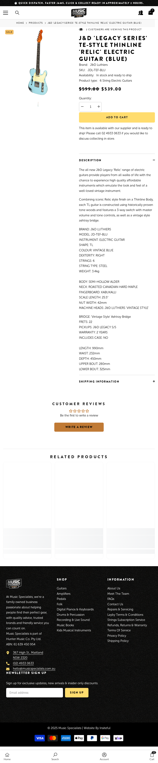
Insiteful (105, 728)
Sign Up (77, 692)
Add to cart (117, 117)
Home (20, 23)
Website (89, 728)
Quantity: (85, 98)
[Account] (140, 12)
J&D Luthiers (99, 64)
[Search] (17, 12)
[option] (79, 3)
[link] (27, 541)
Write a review (79, 427)
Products (36, 23)
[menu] (5, 12)
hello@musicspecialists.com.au (34, 668)
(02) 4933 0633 (23, 663)
